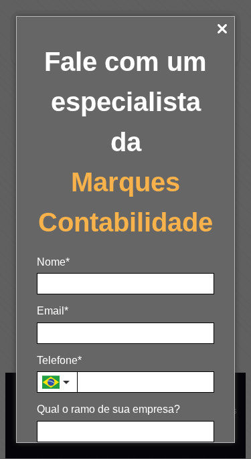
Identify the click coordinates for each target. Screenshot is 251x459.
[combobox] (57, 382)
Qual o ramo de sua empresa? (108, 409)
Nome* (53, 262)
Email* (52, 310)
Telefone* (59, 360)
